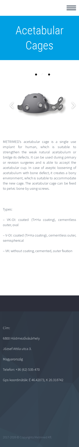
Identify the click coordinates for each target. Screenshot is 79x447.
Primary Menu (71, 8)
